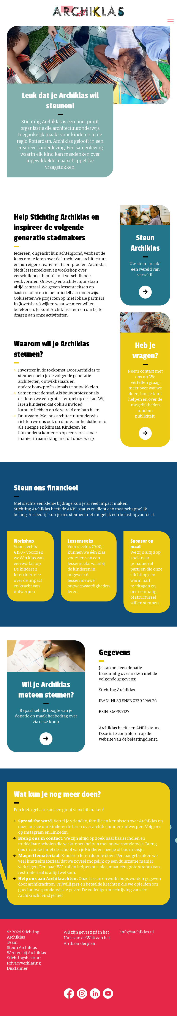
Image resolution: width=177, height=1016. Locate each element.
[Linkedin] (95, 993)
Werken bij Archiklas (26, 952)
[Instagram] (82, 993)
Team (12, 942)
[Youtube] (108, 993)
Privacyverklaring (24, 963)
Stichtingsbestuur (24, 957)
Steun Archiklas (22, 947)
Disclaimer (17, 968)
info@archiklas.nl (137, 931)
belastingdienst (142, 739)
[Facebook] (69, 993)
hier (59, 895)
